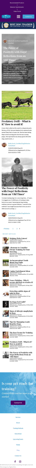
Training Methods (18, 428)
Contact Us (28, 16)
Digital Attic (12, 467)
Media (18, 444)
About (18, 422)
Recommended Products (17, 3)
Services (18, 417)
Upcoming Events (18, 439)
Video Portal (17, 11)
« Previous (6, 228)
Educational (18, 433)
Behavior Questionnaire (17, 7)
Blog (18, 450)
